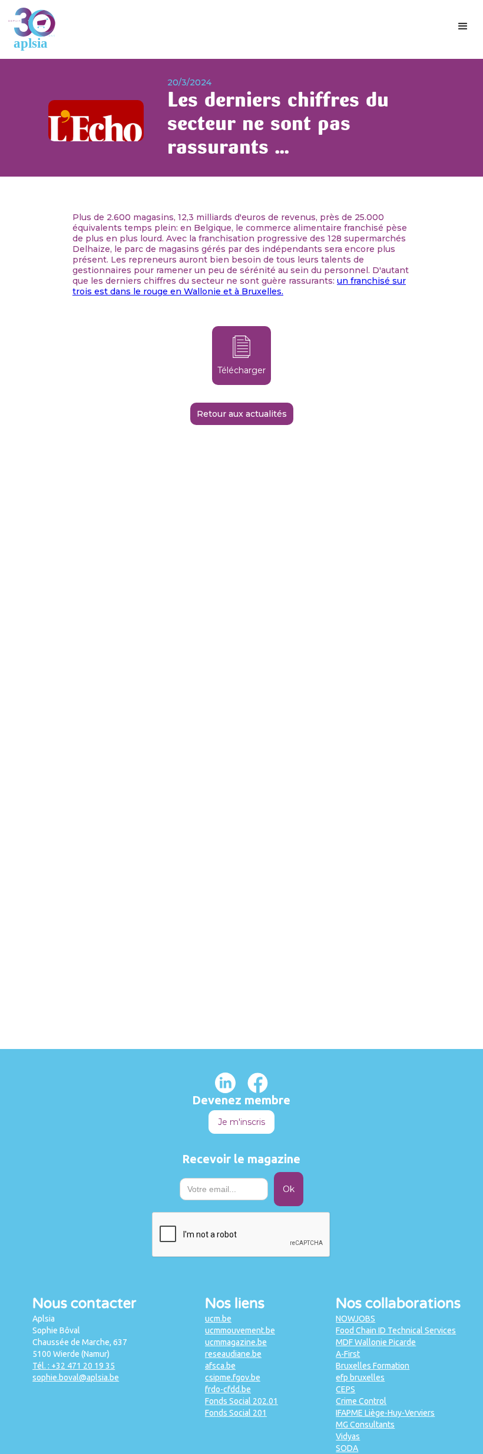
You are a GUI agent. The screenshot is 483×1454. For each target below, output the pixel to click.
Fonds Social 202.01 (241, 1401)
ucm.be (218, 1318)
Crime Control (361, 1401)
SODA (347, 1448)
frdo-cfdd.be (228, 1389)
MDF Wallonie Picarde (376, 1342)
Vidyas (348, 1436)
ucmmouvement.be (240, 1330)
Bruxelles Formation (372, 1365)
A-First (348, 1354)
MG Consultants (365, 1424)
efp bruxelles (360, 1377)
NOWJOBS (355, 1318)
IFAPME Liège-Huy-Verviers (385, 1413)
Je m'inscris (241, 1122)
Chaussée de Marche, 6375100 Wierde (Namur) (79, 1348)
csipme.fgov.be (232, 1377)
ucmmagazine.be (236, 1342)
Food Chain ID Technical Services (396, 1330)
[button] (463, 26)
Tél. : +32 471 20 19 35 (73, 1365)
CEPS (345, 1389)
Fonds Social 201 (236, 1413)
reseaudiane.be (233, 1354)
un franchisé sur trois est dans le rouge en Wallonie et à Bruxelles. (239, 286)
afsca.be (220, 1365)
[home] (31, 29)
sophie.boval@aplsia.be (75, 1377)
